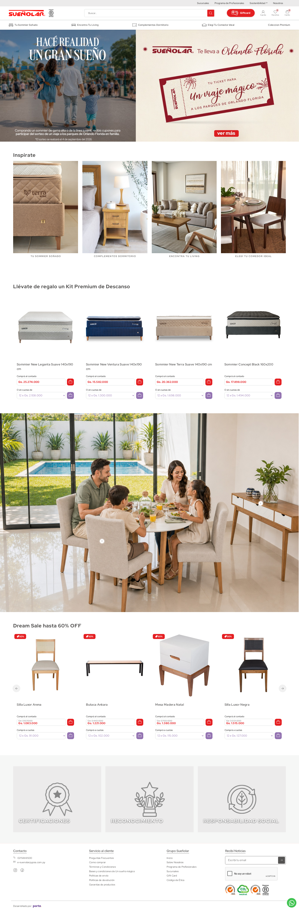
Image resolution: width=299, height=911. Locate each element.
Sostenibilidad (257, 3)
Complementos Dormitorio (153, 24)
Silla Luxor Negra (167, 705)
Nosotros (278, 3)
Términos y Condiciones (102, 866)
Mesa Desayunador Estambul (246, 705)
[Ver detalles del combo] (45, 324)
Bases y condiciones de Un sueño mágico (112, 871)
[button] (287, 13)
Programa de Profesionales (229, 3)
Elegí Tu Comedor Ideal (221, 24)
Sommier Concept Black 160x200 (179, 364)
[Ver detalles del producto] (45, 665)
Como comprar (97, 862)
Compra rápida (48, 684)
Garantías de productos (102, 884)
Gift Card (172, 875)
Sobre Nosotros (175, 862)
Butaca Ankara (27, 705)
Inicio (170, 858)
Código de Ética (175, 880)
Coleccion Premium (279, 25)
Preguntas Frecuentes (101, 858)
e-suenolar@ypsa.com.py (31, 862)
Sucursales (203, 3)
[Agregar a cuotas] (70, 395)
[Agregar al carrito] (70, 382)
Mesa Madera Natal (100, 705)
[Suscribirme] (281, 860)
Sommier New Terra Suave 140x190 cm (114, 364)
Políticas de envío (98, 875)
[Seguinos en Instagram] (15, 871)
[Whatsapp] (291, 903)
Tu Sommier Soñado (26, 24)
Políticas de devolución (102, 880)
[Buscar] (210, 13)
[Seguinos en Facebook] (22, 871)
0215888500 (24, 858)
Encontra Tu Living (88, 24)
